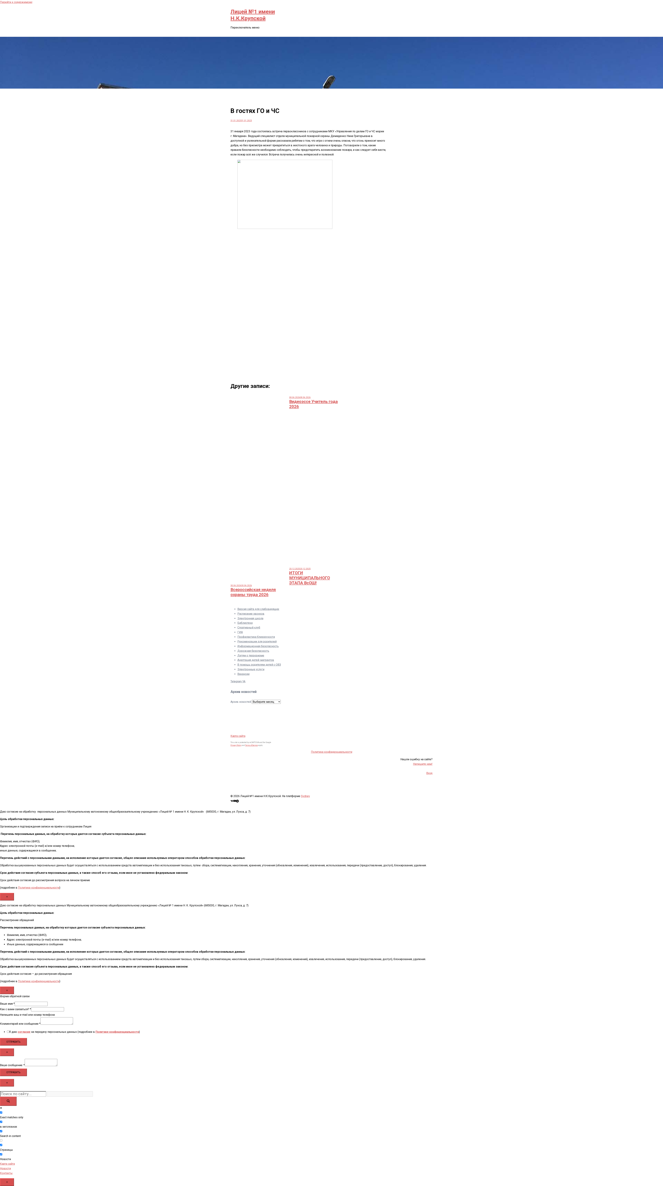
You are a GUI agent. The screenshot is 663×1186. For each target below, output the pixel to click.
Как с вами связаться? (15, 1009)
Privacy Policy (235, 745)
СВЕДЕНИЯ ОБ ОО (242, 33)
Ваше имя (7, 1003)
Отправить (13, 1041)
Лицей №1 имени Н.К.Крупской (252, 14)
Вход (429, 773)
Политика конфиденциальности (331, 752)
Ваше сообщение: (12, 1065)
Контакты (264, 33)
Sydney (305, 796)
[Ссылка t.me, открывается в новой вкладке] (237, 800)
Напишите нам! (423, 764)
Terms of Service (251, 745)
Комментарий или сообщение (20, 1023)
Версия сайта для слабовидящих (258, 609)
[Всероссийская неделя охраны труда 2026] (257, 580)
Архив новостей (240, 701)
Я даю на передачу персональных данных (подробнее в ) (74, 1031)
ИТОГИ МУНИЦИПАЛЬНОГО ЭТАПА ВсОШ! (309, 577)
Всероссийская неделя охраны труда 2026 (253, 592)
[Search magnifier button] (8, 1101)
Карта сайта (237, 736)
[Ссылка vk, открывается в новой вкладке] (231, 800)
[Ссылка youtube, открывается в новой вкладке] (234, 800)
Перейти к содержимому (16, 2)
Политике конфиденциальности (38, 887)
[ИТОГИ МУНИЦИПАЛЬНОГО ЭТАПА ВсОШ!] (316, 563)
